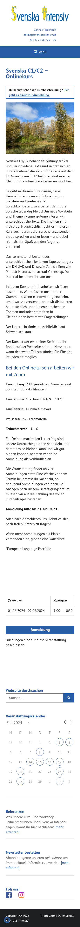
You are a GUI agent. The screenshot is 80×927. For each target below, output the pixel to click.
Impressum (48, 915)
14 (30, 762)
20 (20, 772)
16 (49, 762)
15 (40, 762)
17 (59, 762)
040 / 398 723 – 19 (44, 40)
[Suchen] (68, 698)
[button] (7, 920)
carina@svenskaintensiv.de (40, 34)
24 (59, 772)
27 (20, 782)
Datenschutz (66, 915)
